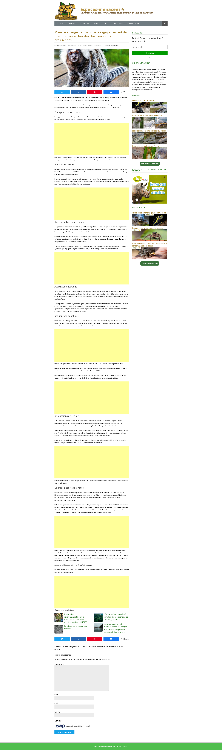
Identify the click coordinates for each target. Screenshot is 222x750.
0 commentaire (114, 45)
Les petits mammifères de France (145, 146)
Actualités (84, 24)
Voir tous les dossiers (150, 164)
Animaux (71, 24)
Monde (97, 24)
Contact (125, 746)
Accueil (60, 24)
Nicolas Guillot (61, 45)
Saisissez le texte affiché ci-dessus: (77, 726)
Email (56, 703)
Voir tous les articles (150, 263)
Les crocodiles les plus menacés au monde (149, 131)
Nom (56, 694)
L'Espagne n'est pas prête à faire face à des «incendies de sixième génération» (116, 617)
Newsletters (105, 746)
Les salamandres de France (143, 100)
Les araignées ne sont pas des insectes (147, 228)
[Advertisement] (91, 139)
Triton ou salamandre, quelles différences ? (149, 213)
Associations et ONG (114, 24)
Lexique (97, 746)
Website (57, 712)
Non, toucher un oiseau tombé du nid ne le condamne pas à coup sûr (149, 244)
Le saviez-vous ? (133, 24)
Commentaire (58, 664)
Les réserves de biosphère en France (147, 116)
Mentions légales (115, 746)
